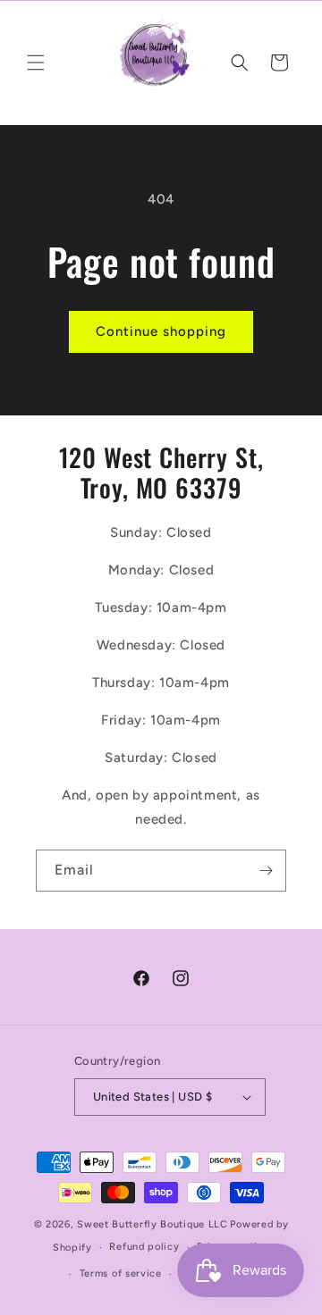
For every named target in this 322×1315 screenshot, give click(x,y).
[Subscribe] (265, 871)
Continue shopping (161, 331)
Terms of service (121, 1273)
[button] (35, 62)
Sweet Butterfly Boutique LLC (152, 1224)
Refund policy (144, 1246)
